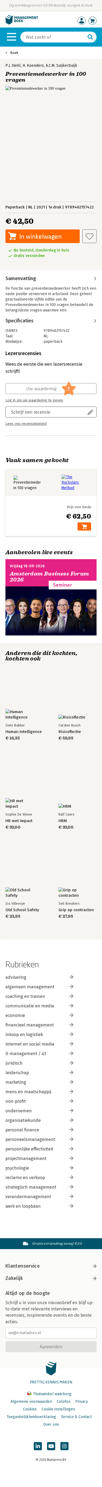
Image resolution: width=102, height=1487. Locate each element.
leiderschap (17, 1072)
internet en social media (29, 1044)
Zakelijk (14, 1278)
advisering (15, 977)
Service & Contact (76, 1417)
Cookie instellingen (58, 1409)
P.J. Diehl (13, 65)
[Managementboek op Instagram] (64, 1446)
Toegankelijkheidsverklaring (31, 1417)
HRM (62, 821)
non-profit (15, 1101)
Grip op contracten (76, 910)
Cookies (30, 1409)
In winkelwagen (40, 236)
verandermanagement (28, 1196)
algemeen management (29, 986)
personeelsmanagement (30, 1139)
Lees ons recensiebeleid (26, 424)
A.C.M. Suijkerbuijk (61, 65)
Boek (14, 53)
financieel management (29, 1025)
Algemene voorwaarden (31, 1401)
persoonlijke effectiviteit (29, 1149)
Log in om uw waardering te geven (34, 400)
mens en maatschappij (28, 1091)
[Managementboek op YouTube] (51, 1446)
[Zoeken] (90, 37)
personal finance (22, 1129)
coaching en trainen (25, 996)
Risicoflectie (69, 731)
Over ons (51, 1424)
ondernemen (18, 1110)
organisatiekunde (23, 1120)
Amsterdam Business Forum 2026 (49, 576)
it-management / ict (25, 1053)
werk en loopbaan (23, 1206)
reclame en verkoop (25, 1177)
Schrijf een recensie (30, 411)
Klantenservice (22, 1266)
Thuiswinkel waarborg (51, 1394)
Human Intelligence (23, 731)
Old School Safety (22, 910)
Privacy (81, 1401)
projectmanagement (26, 1158)
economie (15, 1015)
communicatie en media (29, 1006)
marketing (15, 1082)
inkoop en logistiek (24, 1034)
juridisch (14, 1063)
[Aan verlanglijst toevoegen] (89, 236)
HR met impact (18, 821)
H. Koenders (33, 65)
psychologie (17, 1168)
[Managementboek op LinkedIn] (38, 1446)
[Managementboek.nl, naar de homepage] (21, 23)
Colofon (63, 1401)
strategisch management (30, 1187)
